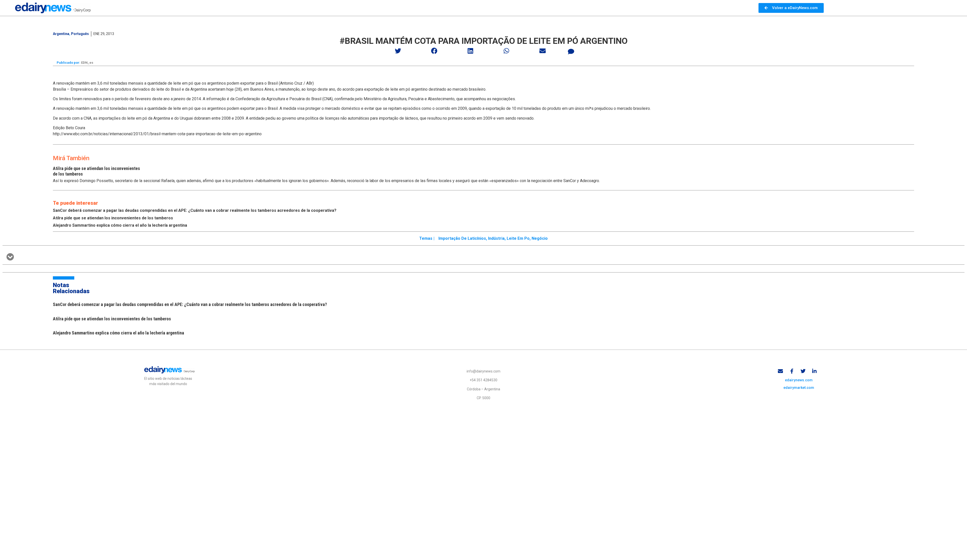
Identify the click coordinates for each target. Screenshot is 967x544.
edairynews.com (799, 380)
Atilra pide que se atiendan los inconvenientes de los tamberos (113, 218)
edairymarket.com (798, 388)
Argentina (61, 34)
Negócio (540, 238)
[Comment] (571, 51)
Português (80, 34)
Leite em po (518, 238)
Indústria (496, 238)
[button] (398, 50)
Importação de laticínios (462, 238)
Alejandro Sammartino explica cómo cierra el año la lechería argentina (120, 225)
